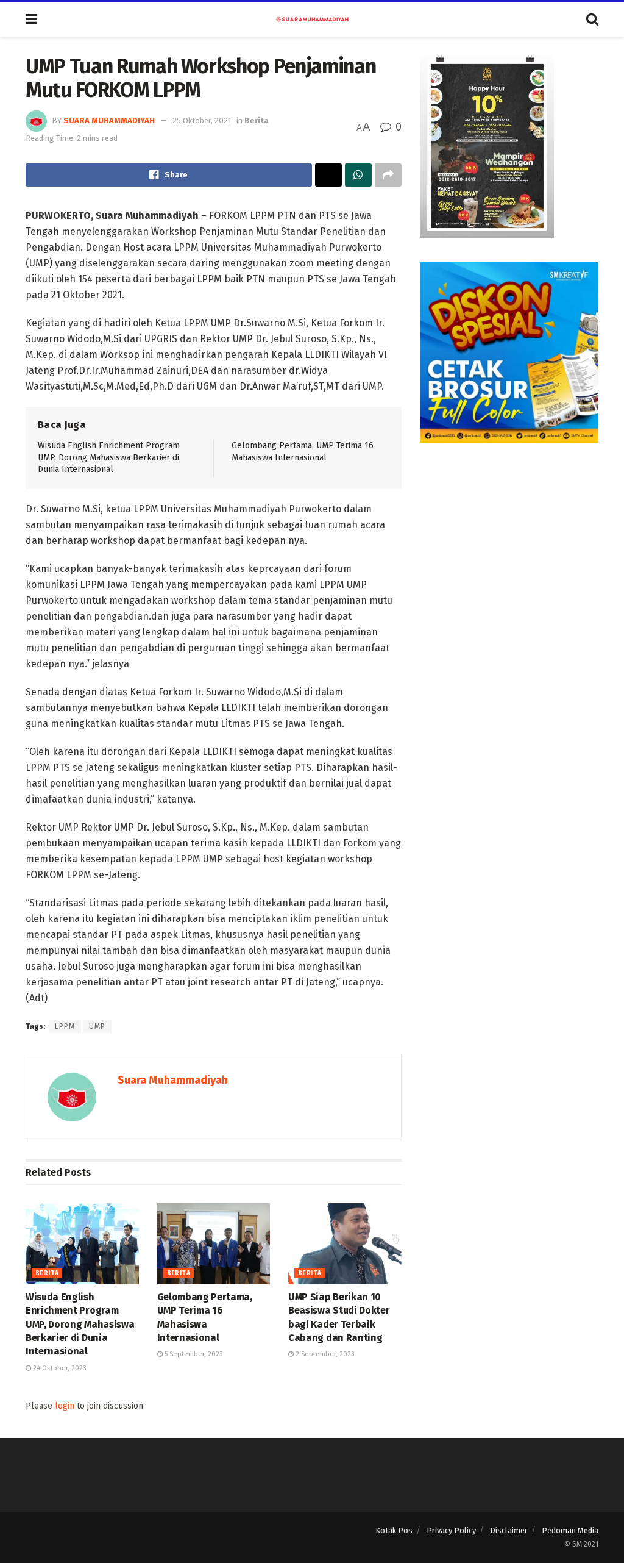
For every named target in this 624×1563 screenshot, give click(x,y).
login (64, 1406)
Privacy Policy (451, 1530)
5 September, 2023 (193, 1354)
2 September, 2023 (324, 1354)
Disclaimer (509, 1530)
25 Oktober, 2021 (201, 120)
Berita (256, 120)
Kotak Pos (394, 1530)
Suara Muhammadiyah (109, 120)
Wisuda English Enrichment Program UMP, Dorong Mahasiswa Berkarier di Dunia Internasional (109, 457)
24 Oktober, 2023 (59, 1368)
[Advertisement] (509, 543)
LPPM (65, 1026)
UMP (97, 1026)
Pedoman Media (570, 1530)
